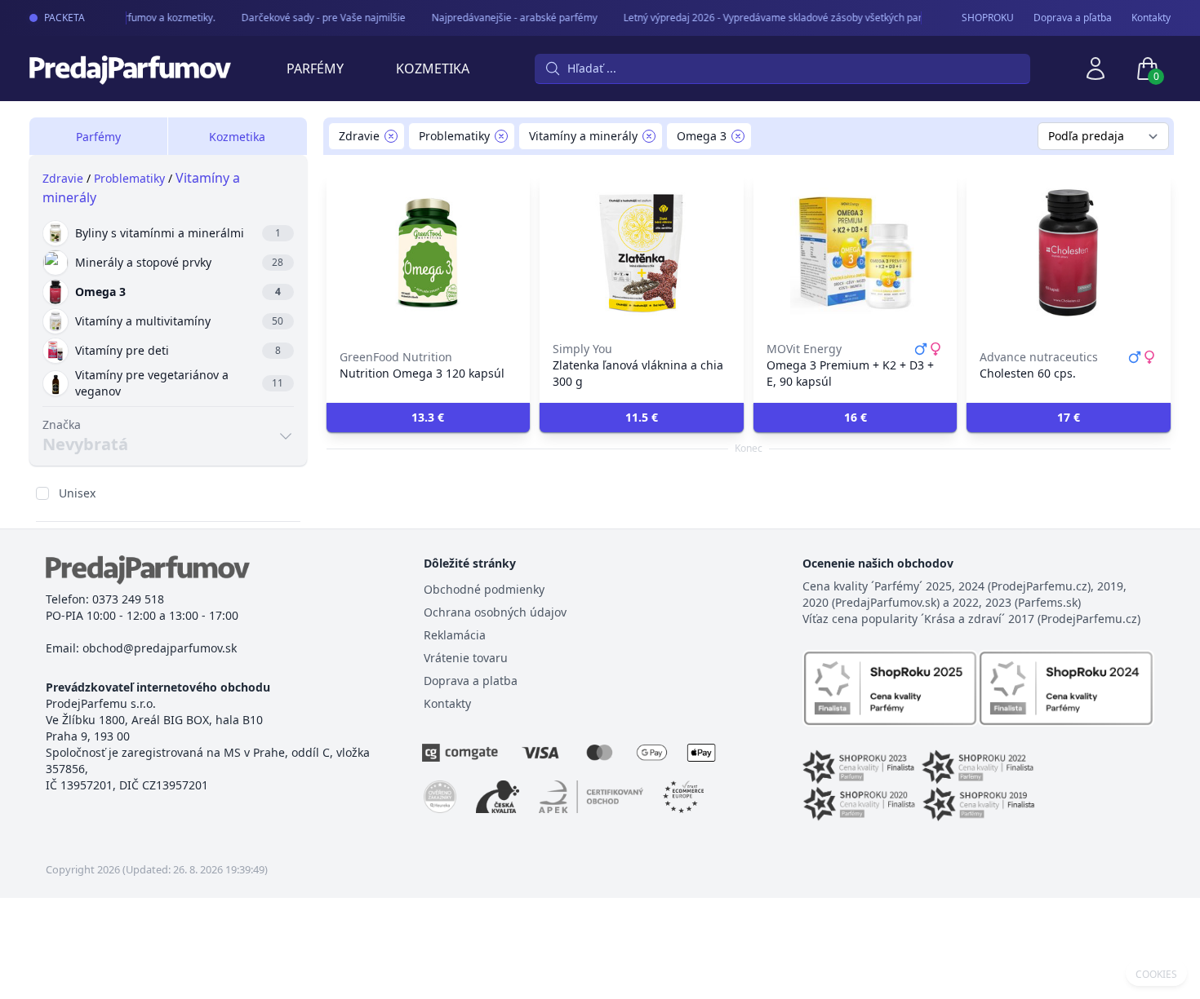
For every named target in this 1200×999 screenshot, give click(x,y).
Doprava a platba (471, 680)
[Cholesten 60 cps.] (1069, 253)
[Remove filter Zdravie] (391, 136)
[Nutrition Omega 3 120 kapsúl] (429, 253)
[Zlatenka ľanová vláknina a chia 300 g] (642, 253)
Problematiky (129, 178)
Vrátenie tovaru (466, 657)
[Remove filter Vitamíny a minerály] (649, 136)
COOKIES (1156, 974)
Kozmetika (432, 68)
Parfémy (315, 68)
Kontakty (1151, 17)
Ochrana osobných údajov (495, 612)
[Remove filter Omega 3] (737, 136)
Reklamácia (455, 635)
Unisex (77, 493)
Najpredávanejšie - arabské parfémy (507, 17)
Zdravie (62, 178)
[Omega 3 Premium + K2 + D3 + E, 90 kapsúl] (855, 253)
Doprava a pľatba (1072, 17)
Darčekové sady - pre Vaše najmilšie (316, 17)
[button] (429, 417)
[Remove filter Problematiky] (501, 136)
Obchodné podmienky (484, 589)
